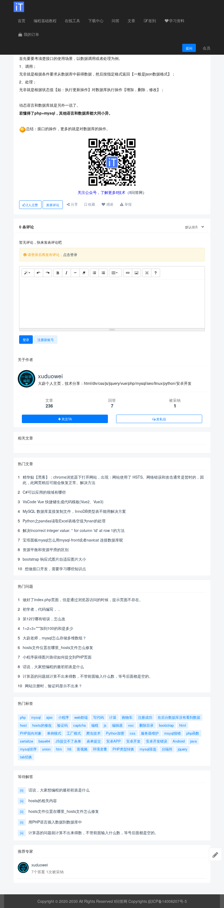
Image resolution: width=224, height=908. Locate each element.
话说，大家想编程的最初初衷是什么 (53, 666)
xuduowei (50, 376)
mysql (36, 717)
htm (59, 749)
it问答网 (136, 192)
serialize (26, 741)
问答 (115, 20)
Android (179, 741)
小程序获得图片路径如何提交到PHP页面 (57, 657)
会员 (206, 48)
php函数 (192, 733)
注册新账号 (45, 339)
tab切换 (26, 756)
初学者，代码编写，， (42, 609)
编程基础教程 (45, 20)
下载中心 (96, 20)
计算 (112, 717)
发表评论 (52, 204)
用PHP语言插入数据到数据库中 (55, 822)
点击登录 (70, 254)
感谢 (109, 204)
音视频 (82, 749)
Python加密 (115, 733)
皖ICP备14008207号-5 (167, 901)
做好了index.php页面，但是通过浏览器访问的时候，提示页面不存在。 (83, 599)
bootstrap (166, 725)
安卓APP (113, 741)
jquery (182, 749)
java (193, 741)
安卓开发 (133, 741)
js (105, 725)
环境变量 (100, 749)
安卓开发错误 (156, 741)
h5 (69, 749)
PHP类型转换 (123, 749)
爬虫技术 (93, 733)
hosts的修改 (42, 725)
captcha (79, 725)
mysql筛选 (148, 749)
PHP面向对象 (31, 733)
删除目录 (146, 725)
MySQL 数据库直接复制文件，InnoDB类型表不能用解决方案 (74, 511)
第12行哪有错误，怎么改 (44, 618)
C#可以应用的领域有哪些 (44, 492)
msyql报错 (172, 733)
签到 (152, 20)
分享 (74, 204)
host (23, 725)
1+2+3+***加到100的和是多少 (48, 628)
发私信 (160, 419)
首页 (21, 20)
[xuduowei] (23, 867)
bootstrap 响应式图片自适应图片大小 (54, 559)
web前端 (81, 717)
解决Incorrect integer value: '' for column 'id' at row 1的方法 (74, 530)
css (132, 733)
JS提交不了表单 (68, 741)
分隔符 (167, 749)
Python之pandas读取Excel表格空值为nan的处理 (64, 520)
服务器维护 (150, 733)
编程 (94, 725)
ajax (49, 717)
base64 (44, 741)
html (182, 725)
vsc (131, 725)
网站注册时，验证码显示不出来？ (53, 685)
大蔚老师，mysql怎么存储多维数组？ (54, 638)
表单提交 (94, 741)
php (23, 717)
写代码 (98, 717)
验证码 (62, 725)
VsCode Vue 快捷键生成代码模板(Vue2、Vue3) (63, 501)
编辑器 (117, 725)
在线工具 (72, 20)
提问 (189, 48)
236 (49, 406)
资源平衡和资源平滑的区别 (46, 549)
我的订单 (31, 34)
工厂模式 (74, 733)
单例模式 (54, 733)
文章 (131, 20)
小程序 (63, 717)
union (46, 749)
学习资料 (176, 20)
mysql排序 (28, 749)
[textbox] (112, 303)
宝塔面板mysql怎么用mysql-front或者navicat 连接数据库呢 (73, 540)
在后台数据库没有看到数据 (179, 717)
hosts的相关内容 (42, 800)
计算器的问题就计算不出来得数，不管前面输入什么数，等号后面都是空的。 (88, 676)
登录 (26, 339)
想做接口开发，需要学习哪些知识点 (55, 568)
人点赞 (32, 204)
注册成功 (145, 717)
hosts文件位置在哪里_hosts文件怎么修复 (58, 647)
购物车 (127, 717)
